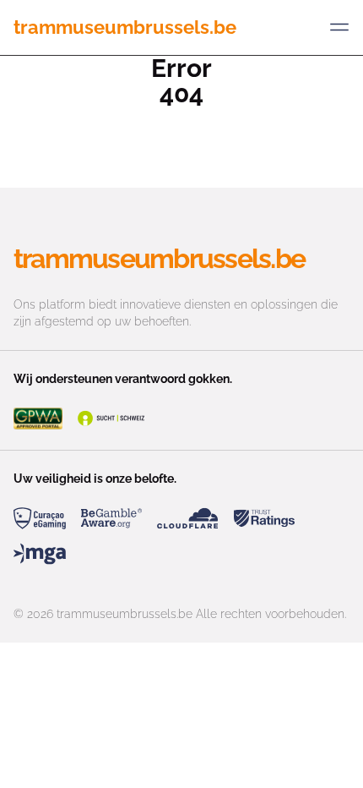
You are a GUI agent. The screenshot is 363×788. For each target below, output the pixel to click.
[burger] (339, 27)
